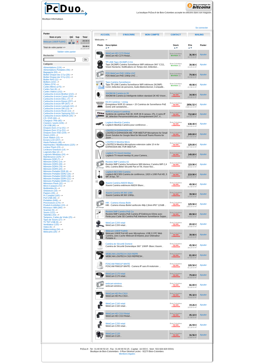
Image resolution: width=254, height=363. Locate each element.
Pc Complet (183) (51, 195)
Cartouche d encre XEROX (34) (58, 116)
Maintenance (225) (52, 157)
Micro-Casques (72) (52, 186)
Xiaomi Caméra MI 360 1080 (119, 193)
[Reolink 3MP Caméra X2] (100, 168)
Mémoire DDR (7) (51, 159)
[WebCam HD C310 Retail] (100, 318)
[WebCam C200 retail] (100, 227)
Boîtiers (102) (49, 82)
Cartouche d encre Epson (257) (58, 101)
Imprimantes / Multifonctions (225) (59, 145)
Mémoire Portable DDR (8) (55, 171)
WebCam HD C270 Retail (118, 53)
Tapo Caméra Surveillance (118, 82)
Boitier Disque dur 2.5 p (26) (56, 75)
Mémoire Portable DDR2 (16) (57, 174)
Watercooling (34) (51, 229)
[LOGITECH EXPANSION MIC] (100, 138)
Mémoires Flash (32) (53, 183)
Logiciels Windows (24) (54, 154)
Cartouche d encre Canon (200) (58, 96)
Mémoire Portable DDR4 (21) (57, 178)
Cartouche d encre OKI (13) (56, 108)
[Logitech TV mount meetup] (100, 158)
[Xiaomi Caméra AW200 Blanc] (100, 187)
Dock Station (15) (51, 137)
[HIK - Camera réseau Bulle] (100, 207)
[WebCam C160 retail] (100, 308)
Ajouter (203, 54)
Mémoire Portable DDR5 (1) (56, 181)
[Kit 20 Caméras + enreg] (100, 107)
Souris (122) (49, 212)
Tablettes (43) (49, 215)
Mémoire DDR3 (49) (52, 164)
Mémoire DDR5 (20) (52, 169)
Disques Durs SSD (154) (55, 133)
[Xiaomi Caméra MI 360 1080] (100, 197)
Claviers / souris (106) (53, 123)
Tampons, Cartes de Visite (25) (57, 217)
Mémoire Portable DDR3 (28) (57, 176)
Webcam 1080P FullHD (117, 231)
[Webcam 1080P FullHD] (100, 238)
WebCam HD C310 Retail (118, 313)
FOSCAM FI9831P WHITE (118, 264)
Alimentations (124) (52, 67)
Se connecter (201, 28)
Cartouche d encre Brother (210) (58, 94)
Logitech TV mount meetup (118, 153)
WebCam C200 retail (115, 223)
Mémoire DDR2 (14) (52, 162)
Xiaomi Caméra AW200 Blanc (119, 183)
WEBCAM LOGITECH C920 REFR (122, 254)
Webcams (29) (50, 232)
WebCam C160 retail (115, 303)
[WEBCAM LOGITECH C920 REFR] (100, 259)
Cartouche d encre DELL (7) (56, 99)
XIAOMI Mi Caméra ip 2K (117, 93)
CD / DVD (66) (50, 118)
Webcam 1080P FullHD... (55, 42)
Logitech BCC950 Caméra (118, 172)
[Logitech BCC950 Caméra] (100, 178)
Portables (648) (50, 200)
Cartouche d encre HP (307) (56, 104)
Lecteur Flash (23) (51, 147)
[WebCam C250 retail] (100, 328)
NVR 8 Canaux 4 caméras (118, 111)
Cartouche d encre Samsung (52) (59, 113)
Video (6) (47, 227)
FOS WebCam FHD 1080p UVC (120, 73)
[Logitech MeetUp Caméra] (100, 125)
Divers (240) (49, 135)
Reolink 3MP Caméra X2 (117, 162)
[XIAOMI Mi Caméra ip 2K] (100, 98)
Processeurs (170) (52, 203)
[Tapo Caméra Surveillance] (100, 88)
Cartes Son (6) (50, 89)
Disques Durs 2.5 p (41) (54, 128)
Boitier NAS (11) (50, 79)
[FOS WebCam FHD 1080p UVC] (100, 78)
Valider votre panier (66, 52)
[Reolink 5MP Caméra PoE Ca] (100, 217)
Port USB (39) (49, 198)
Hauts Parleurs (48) (52, 142)
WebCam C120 (113, 333)
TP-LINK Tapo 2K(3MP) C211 (119, 62)
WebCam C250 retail (115, 323)
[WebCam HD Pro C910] (100, 298)
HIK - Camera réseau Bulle (118, 203)
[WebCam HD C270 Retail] (100, 58)
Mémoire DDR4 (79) (52, 166)
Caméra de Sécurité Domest (119, 244)
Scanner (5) (48, 210)
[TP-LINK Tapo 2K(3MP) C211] (100, 68)
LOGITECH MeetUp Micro (118, 142)
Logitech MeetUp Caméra (118, 122)
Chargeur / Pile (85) (52, 120)
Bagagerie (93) (50, 72)
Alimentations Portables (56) (56, 70)
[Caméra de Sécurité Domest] (100, 249)
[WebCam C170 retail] (100, 277)
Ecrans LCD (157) (51, 140)
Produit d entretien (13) (54, 205)
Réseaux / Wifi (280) (52, 207)
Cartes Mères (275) (52, 87)
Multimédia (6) (50, 188)
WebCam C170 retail (115, 274)
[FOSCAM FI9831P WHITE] (100, 269)
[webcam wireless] (100, 288)
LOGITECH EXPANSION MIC (119, 130)
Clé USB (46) (49, 125)
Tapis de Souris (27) (52, 220)
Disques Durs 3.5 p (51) (54, 130)
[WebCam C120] (100, 338)
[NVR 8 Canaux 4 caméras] (100, 116)
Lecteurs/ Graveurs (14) (54, 149)
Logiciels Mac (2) (51, 152)
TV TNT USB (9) (50, 222)
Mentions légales (127, 354)
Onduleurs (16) (50, 191)
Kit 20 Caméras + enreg (117, 102)
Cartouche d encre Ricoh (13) (57, 111)
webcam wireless (114, 283)
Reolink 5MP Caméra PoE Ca (120, 211)
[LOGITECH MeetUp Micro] (100, 147)
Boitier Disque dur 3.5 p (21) (56, 77)
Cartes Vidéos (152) (52, 91)
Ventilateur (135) (51, 224)
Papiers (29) (49, 193)
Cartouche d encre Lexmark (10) (58, 106)
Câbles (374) (49, 84)
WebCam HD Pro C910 (117, 293)
